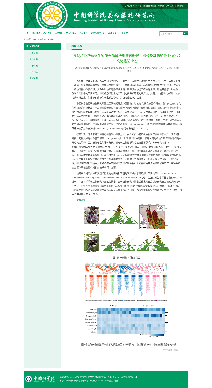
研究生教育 (71, 33)
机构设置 (47, 33)
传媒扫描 (34, 72)
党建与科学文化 (98, 33)
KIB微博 (146, 6)
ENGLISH (169, 6)
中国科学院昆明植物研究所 (94, 377)
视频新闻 (34, 78)
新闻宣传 (112, 33)
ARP (135, 6)
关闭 (129, 71)
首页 (27, 33)
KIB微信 (153, 6)
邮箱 (139, 6)
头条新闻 (34, 53)
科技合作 (83, 33)
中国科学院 (179, 6)
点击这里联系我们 (112, 381)
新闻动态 (41, 39)
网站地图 (161, 6)
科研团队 (59, 33)
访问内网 (128, 6)
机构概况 (36, 33)
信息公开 (124, 33)
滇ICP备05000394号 (128, 377)
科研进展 (50, 39)
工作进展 (34, 59)
